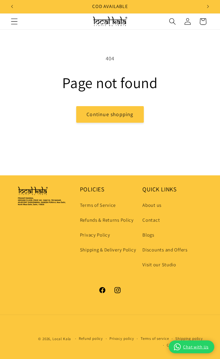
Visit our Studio (159, 264)
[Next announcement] (208, 6)
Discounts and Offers (164, 250)
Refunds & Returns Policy (107, 220)
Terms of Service (98, 205)
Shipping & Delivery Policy (108, 250)
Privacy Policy (95, 235)
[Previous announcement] (12, 6)
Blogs (148, 235)
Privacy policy (121, 338)
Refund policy (91, 338)
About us (152, 205)
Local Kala (61, 338)
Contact (151, 220)
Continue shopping (110, 114)
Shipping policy (189, 338)
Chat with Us (196, 347)
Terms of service (155, 338)
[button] (14, 21)
